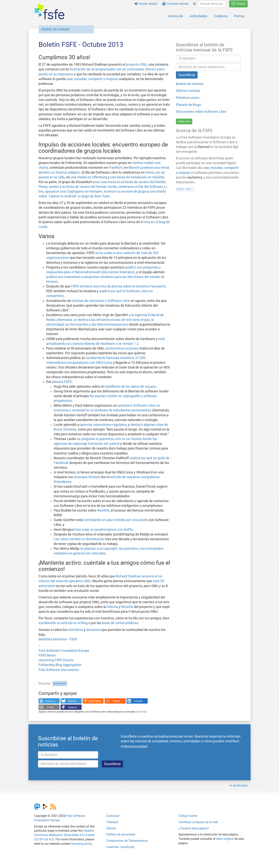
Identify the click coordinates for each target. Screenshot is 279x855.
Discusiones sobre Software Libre (201, 111)
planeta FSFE (62, 382)
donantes (93, 630)
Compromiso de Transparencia (126, 840)
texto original (225, 839)
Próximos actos (187, 98)
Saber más (141, 711)
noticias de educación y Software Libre (101, 301)
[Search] (194, 4)
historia (112, 607)
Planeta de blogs (188, 105)
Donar (240, 4)
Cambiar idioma (177, 4)
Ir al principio (239, 785)
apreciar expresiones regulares (103, 425)
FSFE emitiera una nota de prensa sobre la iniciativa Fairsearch (118, 286)
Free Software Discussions (59, 670)
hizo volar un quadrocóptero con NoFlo (104, 529)
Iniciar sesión (147, 4)
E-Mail (50, 707)
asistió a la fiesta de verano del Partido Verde (83, 187)
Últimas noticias (188, 91)
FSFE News (47, 655)
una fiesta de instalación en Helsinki (137, 177)
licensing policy (81, 844)
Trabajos (112, 822)
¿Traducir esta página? (193, 828)
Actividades (198, 16)
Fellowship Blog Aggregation (60, 665)
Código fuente (187, 816)
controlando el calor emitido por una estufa (116, 520)
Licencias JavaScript (120, 847)
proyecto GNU (136, 64)
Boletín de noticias (55, 29)
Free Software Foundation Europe (64, 651)
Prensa (239, 16)
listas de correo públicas (120, 623)
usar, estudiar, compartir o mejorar (92, 79)
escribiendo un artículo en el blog (63, 623)
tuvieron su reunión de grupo (125, 191)
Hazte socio (184, 121)
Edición (111, 828)
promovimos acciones (122, 348)
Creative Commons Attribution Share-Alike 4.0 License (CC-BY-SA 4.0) (64, 835)
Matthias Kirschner (53, 639)
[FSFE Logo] (49, 12)
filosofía (127, 607)
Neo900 (103, 510)
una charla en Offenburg (89, 177)
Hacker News (94, 701)
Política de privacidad (120, 834)
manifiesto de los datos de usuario (130, 386)
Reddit (116, 701)
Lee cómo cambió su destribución (79, 539)
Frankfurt (115, 167)
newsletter (59, 683)
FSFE (73, 639)
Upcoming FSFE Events (56, 660)
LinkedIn (138, 701)
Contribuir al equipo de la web (198, 822)
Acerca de (175, 16)
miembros (75, 630)
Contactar (112, 816)
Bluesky (72, 701)
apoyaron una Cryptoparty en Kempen (73, 191)
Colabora (220, 16)
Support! (72, 707)
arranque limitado (87, 477)
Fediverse (50, 701)
